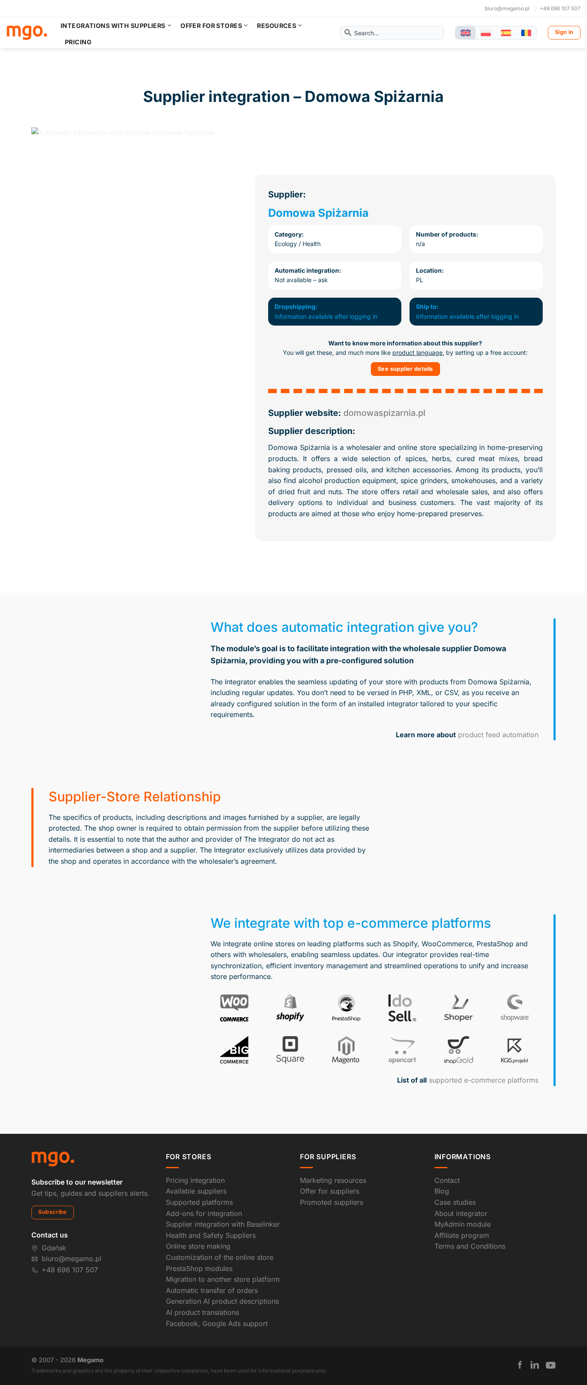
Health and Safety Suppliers (211, 1235)
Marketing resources (333, 1180)
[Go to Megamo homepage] (52, 1158)
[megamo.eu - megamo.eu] (26, 32)
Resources (276, 25)
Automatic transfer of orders (212, 1290)
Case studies (455, 1202)
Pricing (78, 42)
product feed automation (498, 734)
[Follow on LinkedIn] (535, 1365)
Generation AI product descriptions (222, 1301)
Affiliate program (461, 1235)
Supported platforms (199, 1202)
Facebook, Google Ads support (217, 1323)
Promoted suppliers (331, 1202)
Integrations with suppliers (113, 25)
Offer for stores (211, 25)
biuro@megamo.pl (507, 8)
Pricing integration (195, 1180)
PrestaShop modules (199, 1268)
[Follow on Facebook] (520, 1365)
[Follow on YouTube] (551, 1365)
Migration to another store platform (223, 1279)
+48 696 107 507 (560, 8)
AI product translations (202, 1312)
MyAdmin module (462, 1224)
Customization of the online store (219, 1257)
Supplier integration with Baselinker (223, 1224)
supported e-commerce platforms (483, 1080)
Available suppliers (196, 1191)
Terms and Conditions (469, 1246)
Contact (447, 1180)
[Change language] (466, 33)
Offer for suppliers (329, 1191)
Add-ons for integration (204, 1213)
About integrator (460, 1213)
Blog (441, 1191)
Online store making (198, 1246)
